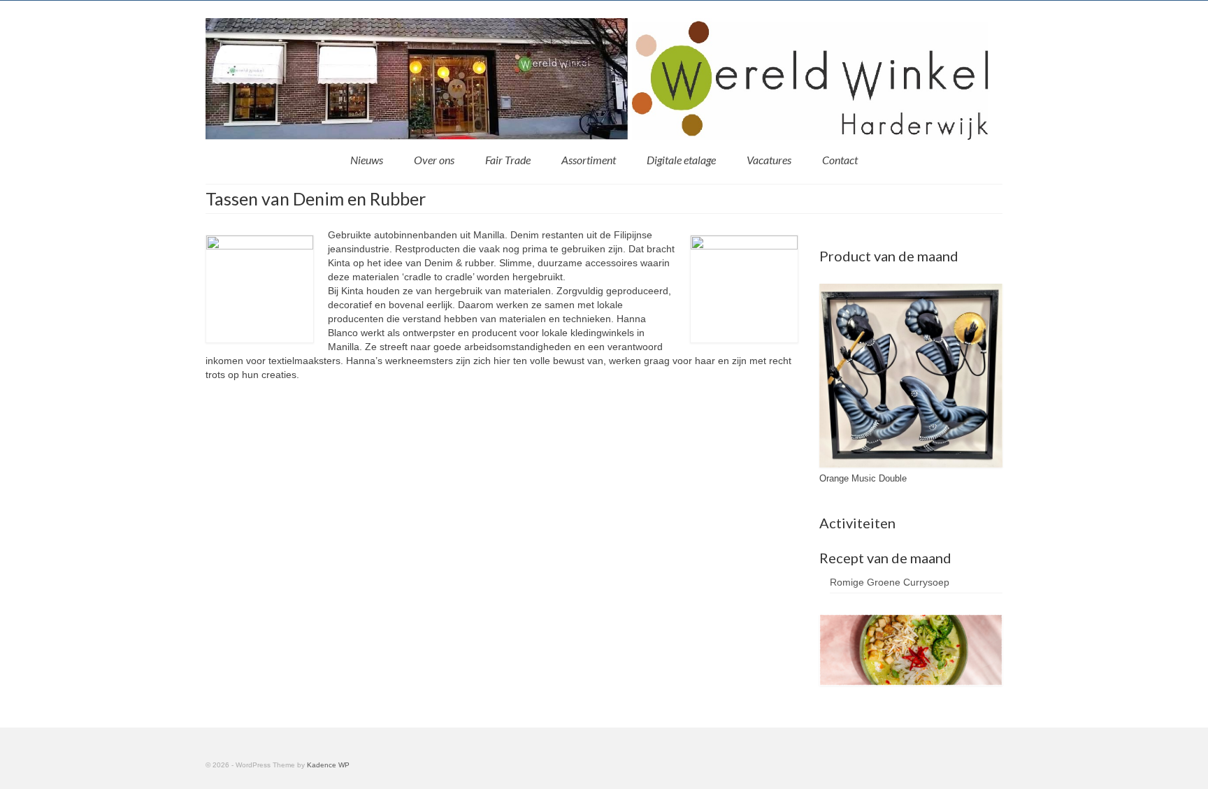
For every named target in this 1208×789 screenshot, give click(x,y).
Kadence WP (328, 765)
